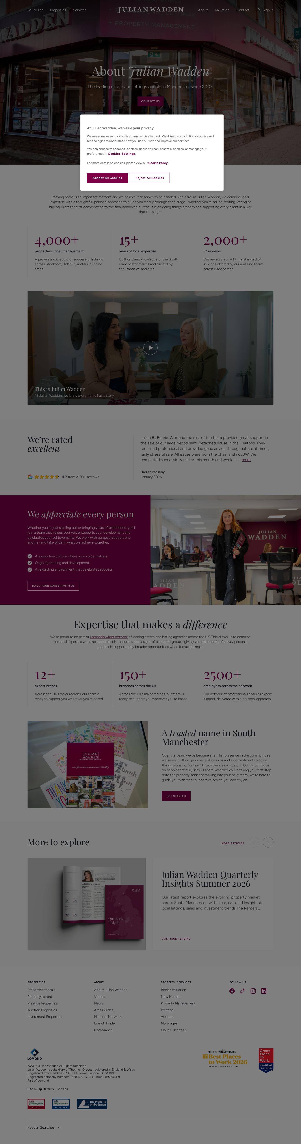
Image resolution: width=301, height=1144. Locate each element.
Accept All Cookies (107, 178)
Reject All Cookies (150, 178)
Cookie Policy (158, 163)
